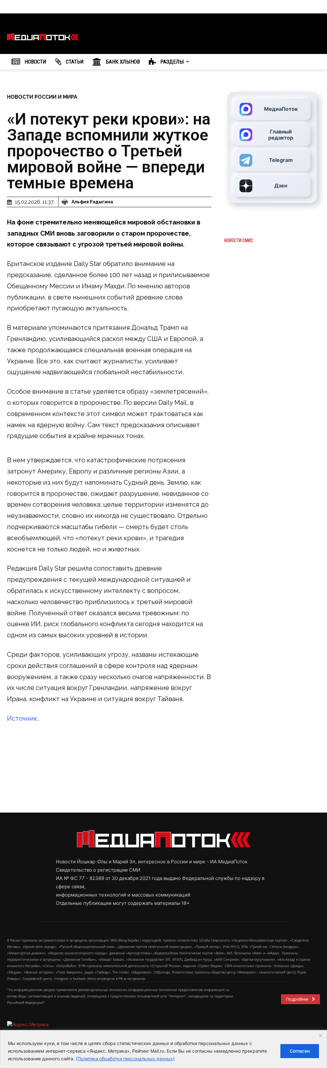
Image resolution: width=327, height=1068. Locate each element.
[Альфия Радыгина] (66, 202)
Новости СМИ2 (238, 240)
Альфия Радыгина (92, 201)
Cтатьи (74, 61)
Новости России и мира (42, 97)
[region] (163, 1049)
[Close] (320, 1035)
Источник (22, 718)
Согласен (300, 1051)
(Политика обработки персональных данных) (125, 1058)
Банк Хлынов (122, 61)
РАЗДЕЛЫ (171, 61)
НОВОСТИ (34, 61)
